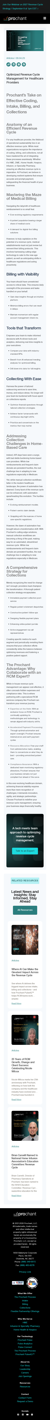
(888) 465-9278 (27, 1265)
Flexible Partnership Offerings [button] (25, 1311)
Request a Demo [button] (25, 1401)
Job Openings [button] (25, 1376)
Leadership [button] (25, 1369)
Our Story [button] (25, 1366)
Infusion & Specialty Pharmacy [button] (25, 1326)
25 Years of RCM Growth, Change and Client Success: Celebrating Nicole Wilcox (23, 1065)
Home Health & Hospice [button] (25, 1330)
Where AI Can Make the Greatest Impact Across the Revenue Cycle (25, 972)
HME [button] (25, 1323)
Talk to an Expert (25, 851)
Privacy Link (25, 1272)
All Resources (25, 910)
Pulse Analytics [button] (25, 1344)
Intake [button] (25, 1301)
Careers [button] (25, 1373)
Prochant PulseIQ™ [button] (25, 1354)
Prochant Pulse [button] (25, 1340)
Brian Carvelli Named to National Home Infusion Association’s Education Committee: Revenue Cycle (25, 1161)
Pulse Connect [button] (25, 1347)
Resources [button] (25, 1387)
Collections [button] (25, 1308)
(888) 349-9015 (28, 1262)
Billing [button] (25, 1304)
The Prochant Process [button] (25, 1297)
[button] (18, 1414)
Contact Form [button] (25, 1398)
